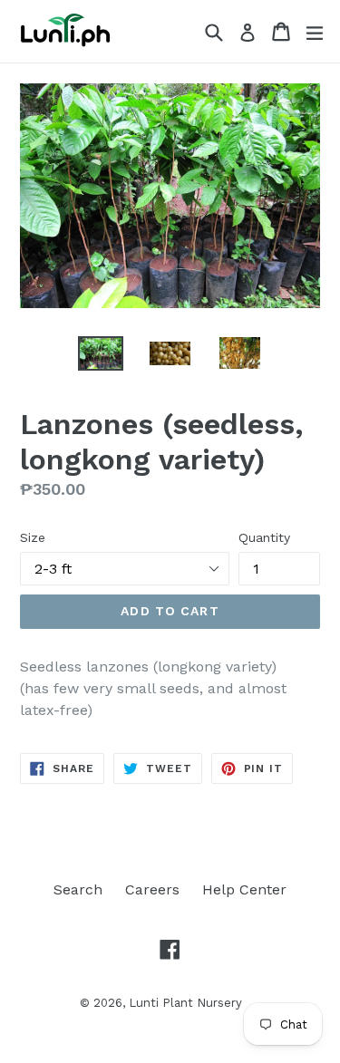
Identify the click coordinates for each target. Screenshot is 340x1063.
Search (77, 889)
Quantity (264, 537)
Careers (152, 889)
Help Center (244, 889)
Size (32, 537)
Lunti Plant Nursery (185, 1003)
